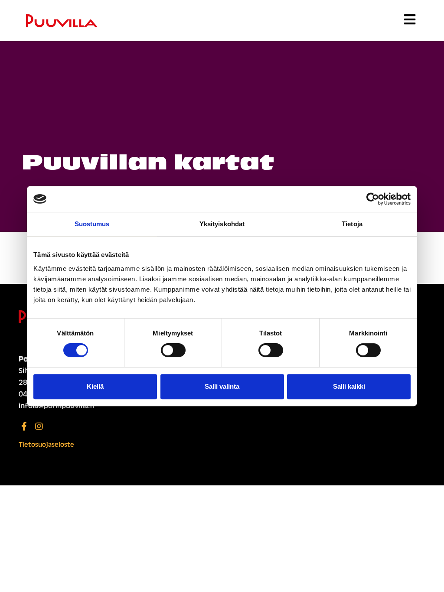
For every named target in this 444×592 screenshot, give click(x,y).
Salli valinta (222, 386)
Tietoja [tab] (352, 224)
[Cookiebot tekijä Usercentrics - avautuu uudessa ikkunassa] (373, 198)
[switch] (173, 350)
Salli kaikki (349, 386)
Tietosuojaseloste (46, 445)
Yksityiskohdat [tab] (222, 224)
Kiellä (95, 386)
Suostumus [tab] (92, 224)
